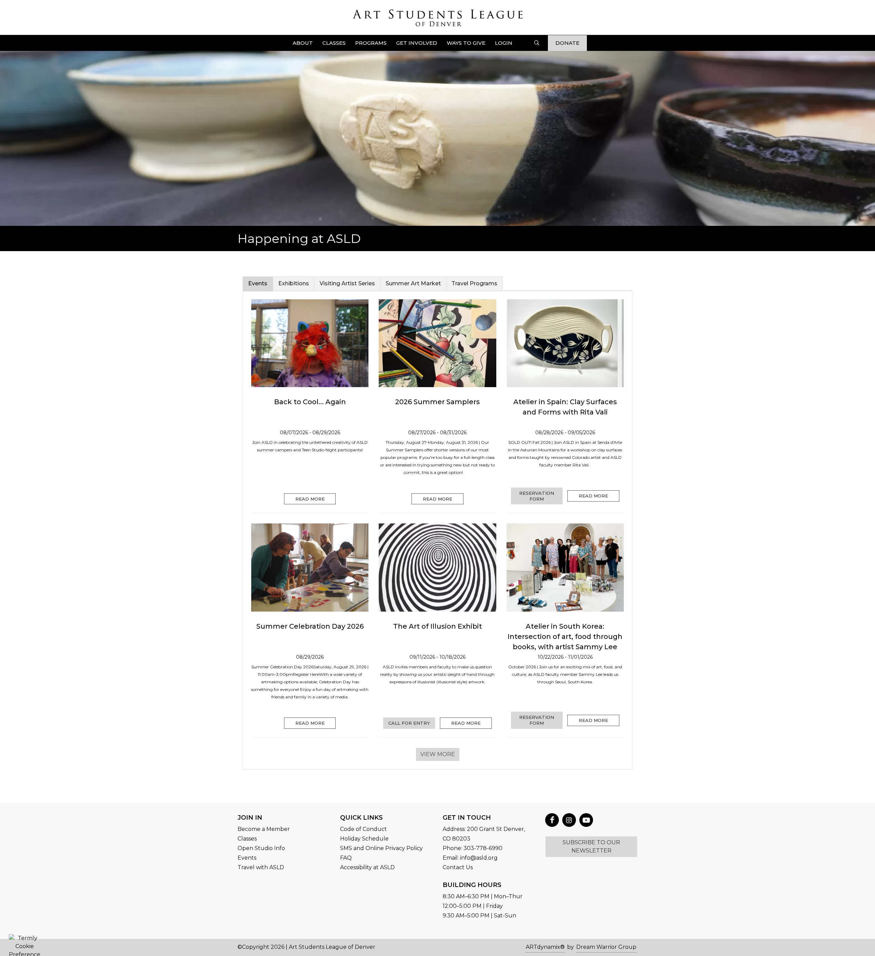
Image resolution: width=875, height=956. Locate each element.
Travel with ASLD (261, 867)
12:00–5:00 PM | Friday (473, 906)
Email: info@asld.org (470, 858)
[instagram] (569, 820)
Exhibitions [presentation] (293, 283)
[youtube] (586, 820)
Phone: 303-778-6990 (472, 848)
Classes (247, 838)
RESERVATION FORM (536, 496)
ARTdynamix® (545, 947)
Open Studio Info (261, 848)
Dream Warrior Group (606, 947)
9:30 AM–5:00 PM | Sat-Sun (479, 915)
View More (437, 754)
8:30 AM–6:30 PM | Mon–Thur (483, 896)
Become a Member (264, 829)
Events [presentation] (257, 283)
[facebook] (552, 820)
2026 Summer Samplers (437, 402)
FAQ (346, 858)
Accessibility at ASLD (367, 867)
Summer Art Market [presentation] (413, 283)
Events (247, 858)
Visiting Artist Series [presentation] (347, 283)
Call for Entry (409, 723)
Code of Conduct (363, 829)
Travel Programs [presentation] (474, 283)
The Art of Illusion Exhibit (437, 626)
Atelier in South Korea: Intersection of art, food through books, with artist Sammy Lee (565, 636)
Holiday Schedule (364, 838)
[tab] (258, 283)
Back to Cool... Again (310, 402)
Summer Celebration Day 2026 (310, 626)
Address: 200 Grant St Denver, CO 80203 (484, 834)
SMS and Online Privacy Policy (381, 848)
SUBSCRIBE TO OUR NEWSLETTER (591, 846)
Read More (310, 499)
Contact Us (458, 867)
